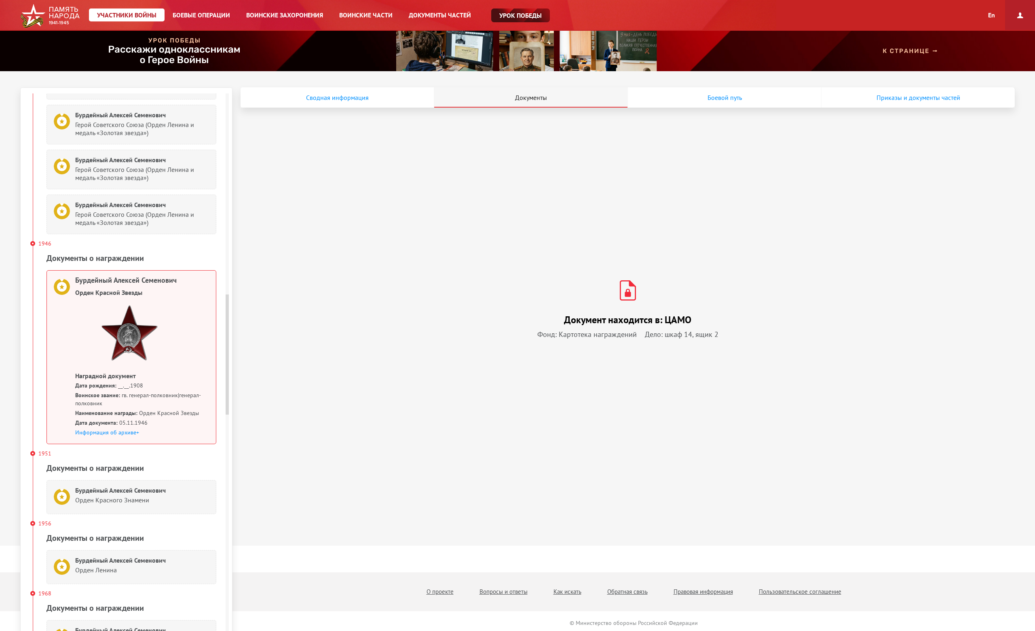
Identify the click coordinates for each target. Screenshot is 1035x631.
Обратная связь (627, 591)
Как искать (567, 591)
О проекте (440, 591)
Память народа (50, 16)
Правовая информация (703, 591)
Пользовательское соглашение (800, 591)
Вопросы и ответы (503, 591)
